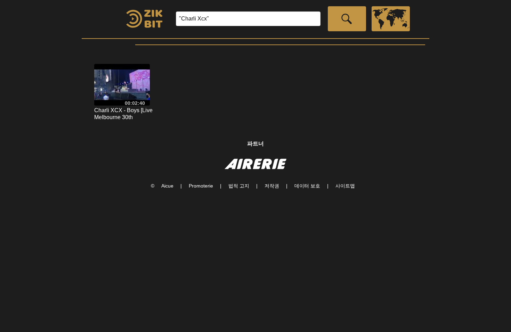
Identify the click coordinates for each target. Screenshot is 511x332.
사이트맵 (345, 186)
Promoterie (201, 186)
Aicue (167, 186)
